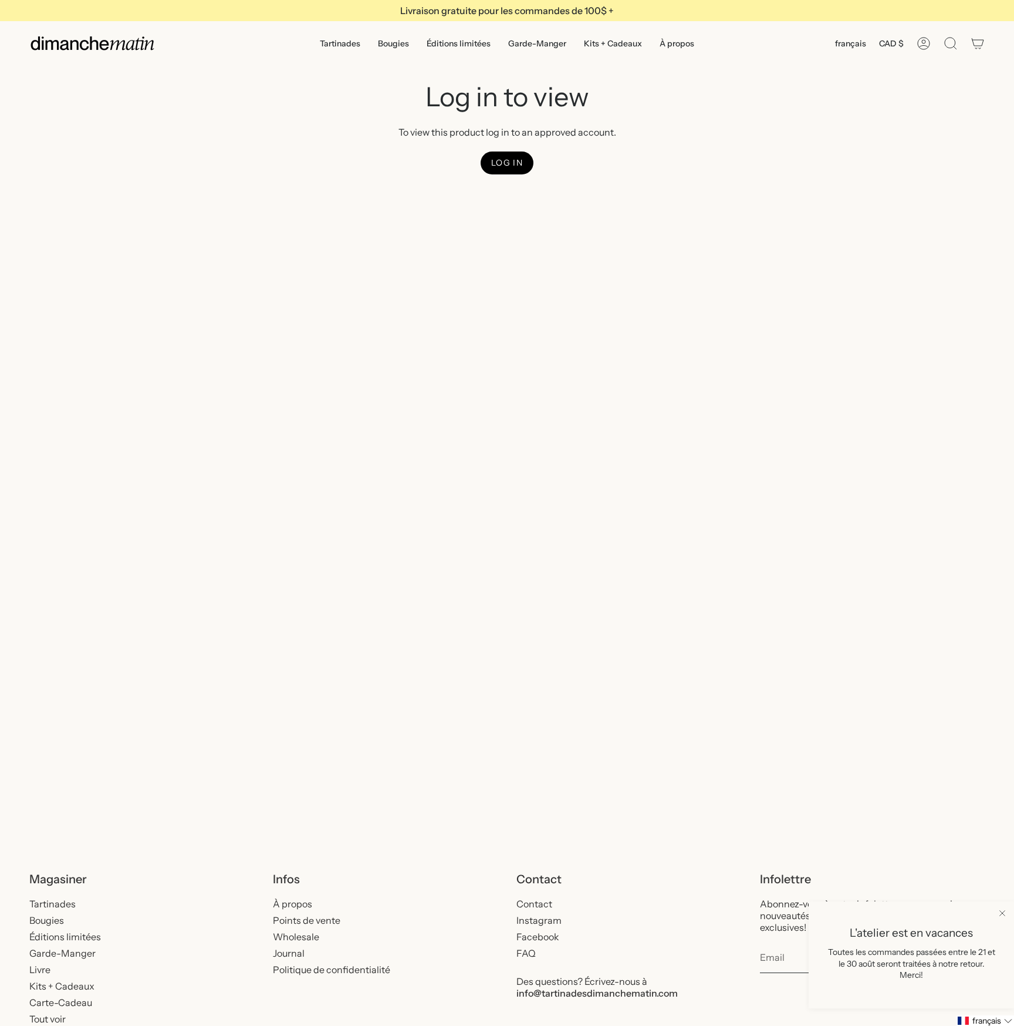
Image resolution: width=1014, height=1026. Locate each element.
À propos (292, 904)
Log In (507, 162)
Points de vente (306, 920)
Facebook (537, 937)
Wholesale (296, 937)
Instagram (539, 920)
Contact (534, 904)
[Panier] (977, 43)
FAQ (526, 953)
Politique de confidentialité (331, 969)
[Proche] (1002, 913)
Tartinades (52, 904)
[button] (340, 44)
